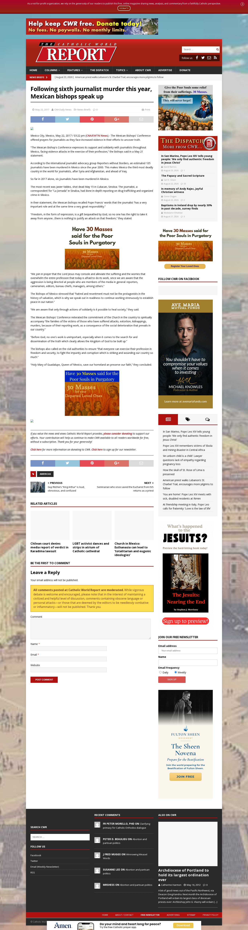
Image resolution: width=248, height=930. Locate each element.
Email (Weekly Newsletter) (45, 866)
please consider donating (117, 433)
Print (147, 109)
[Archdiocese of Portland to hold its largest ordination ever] (187, 844)
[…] (215, 902)
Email (34, 654)
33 (185, 183)
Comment (36, 616)
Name (34, 644)
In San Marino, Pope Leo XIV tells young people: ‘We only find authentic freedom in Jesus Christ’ (187, 159)
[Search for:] (198, 49)
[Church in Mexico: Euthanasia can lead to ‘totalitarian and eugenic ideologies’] (134, 525)
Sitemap (191, 914)
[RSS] (215, 57)
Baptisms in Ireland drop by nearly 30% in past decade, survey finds (186, 206)
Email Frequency (169, 667)
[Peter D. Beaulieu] (97, 841)
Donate (185, 70)
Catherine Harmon (171, 884)
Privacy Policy (210, 914)
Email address (167, 646)
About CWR (143, 70)
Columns (51, 70)
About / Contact (124, 914)
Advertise (165, 70)
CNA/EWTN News (96, 135)
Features (73, 70)
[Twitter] (203, 57)
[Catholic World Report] (124, 64)
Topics (120, 70)
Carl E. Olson (170, 179)
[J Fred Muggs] (97, 856)
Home (33, 70)
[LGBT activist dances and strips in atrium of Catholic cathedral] (92, 525)
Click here (36, 449)
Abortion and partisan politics (136, 884)
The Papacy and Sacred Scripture (182, 175)
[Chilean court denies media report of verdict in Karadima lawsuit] (50, 525)
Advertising (173, 914)
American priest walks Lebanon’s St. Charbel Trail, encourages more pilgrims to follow (188, 484)
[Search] (217, 49)
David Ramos (170, 166)
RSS (33, 872)
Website (35, 665)
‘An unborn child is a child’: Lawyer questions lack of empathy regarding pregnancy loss (184, 460)
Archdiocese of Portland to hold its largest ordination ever (183, 875)
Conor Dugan (170, 196)
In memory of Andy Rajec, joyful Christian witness (182, 190)
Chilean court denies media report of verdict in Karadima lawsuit (49, 547)
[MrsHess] (97, 886)
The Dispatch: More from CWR (187, 143)
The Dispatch (99, 70)
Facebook (36, 855)
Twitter (34, 861)
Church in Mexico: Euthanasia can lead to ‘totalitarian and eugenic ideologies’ (133, 549)
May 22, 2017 (42, 109)
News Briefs (37, 77)
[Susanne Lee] (97, 871)
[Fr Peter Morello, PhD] (97, 825)
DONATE (124, 8)
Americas (45, 474)
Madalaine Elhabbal (173, 212)
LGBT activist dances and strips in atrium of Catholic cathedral (91, 547)
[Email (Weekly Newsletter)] (209, 57)
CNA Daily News (63, 109)
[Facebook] (197, 57)
